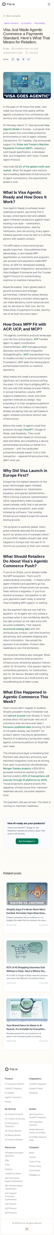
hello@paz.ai (34, 1175)
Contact (32, 1157)
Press (7, 1165)
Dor (7, 48)
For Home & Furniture (14, 1114)
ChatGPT (28, 429)
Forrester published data (17, 727)
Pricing (8, 1102)
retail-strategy (39, 23)
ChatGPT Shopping (13, 1088)
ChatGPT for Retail (13, 1173)
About (31, 1153)
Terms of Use (34, 1161)
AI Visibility (9, 1093)
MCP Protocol (11, 1213)
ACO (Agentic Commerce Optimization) (11, 1196)
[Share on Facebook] (23, 59)
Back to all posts (13, 16)
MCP (26, 354)
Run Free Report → (27, 841)
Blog (7, 1160)
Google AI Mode (36, 1088)
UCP (24, 347)
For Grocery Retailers (14, 1139)
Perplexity (33, 1093)
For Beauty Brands (13, 1135)
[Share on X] (13, 59)
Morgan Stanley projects (17, 768)
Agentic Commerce (13, 1097)
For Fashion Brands (13, 1131)
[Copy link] (28, 59)
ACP (36, 339)
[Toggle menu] (49, 4)
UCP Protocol (10, 1208)
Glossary (8, 1169)
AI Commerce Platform (14, 1084)
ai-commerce (26, 23)
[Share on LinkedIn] (18, 59)
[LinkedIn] (27, 1229)
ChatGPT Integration (38, 1084)
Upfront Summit (16, 715)
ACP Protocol (10, 1204)
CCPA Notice (34, 1170)
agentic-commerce (11, 23)
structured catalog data (16, 629)
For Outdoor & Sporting (15, 1119)
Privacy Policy (35, 1166)
